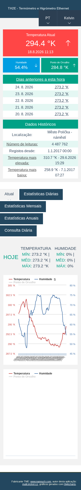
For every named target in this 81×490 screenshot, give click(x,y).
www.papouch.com (40, 481)
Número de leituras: (22, 144)
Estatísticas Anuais (21, 218)
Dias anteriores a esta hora (40, 79)
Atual (9, 194)
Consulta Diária (18, 230)
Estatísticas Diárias (41, 194)
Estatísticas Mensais (22, 206)
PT (47, 18)
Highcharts (70, 484)
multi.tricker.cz (30, 484)
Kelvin (69, 18)
